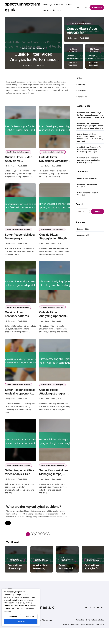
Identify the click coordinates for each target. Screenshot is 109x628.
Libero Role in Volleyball (87, 178)
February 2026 (83, 229)
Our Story (47, 10)
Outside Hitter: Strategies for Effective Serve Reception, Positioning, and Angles (89, 149)
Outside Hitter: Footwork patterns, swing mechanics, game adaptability (88, 160)
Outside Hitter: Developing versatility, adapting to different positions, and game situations (90, 125)
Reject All (30, 617)
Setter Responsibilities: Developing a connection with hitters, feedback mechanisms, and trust (90, 137)
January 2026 (83, 235)
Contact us (58, 4)
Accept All (20, 622)
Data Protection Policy (95, 620)
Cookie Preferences (71, 624)
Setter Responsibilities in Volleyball (18, 229)
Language (57, 10)
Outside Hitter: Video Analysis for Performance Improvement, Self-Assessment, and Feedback (90, 115)
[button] (58, 43)
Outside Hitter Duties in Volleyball (33, 48)
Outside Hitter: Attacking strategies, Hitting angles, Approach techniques (53, 395)
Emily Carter (27, 65)
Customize (12, 617)
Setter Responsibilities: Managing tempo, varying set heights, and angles (54, 476)
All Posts (68, 4)
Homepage (47, 4)
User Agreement (87, 624)
